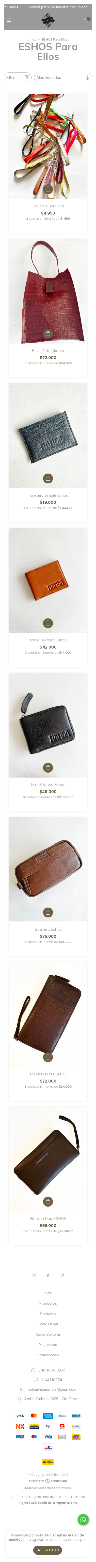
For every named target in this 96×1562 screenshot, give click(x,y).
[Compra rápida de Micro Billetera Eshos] (48, 623)
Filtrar (11, 77)
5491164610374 (51, 1370)
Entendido (48, 1550)
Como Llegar (48, 1324)
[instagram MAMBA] (33, 1275)
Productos (48, 1303)
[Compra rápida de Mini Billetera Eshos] (48, 768)
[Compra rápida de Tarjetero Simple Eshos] (48, 478)
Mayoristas (48, 1345)
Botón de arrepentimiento (58, 1503)
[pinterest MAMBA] (62, 1275)
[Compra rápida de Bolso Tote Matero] (48, 334)
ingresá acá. (28, 1503)
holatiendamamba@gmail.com (52, 1389)
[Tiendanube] (48, 1482)
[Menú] (10, 20)
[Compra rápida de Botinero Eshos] (48, 912)
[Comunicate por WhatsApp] (83, 1519)
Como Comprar (48, 1334)
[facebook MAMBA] (48, 1275)
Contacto (48, 1314)
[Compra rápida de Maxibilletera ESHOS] (48, 1057)
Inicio (33, 40)
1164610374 (52, 1380)
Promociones (48, 1355)
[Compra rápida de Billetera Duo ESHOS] (48, 1202)
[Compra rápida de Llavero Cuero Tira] (48, 189)
